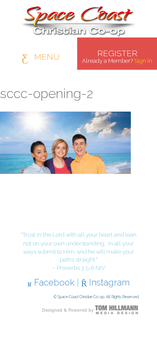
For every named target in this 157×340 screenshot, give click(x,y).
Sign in (143, 61)
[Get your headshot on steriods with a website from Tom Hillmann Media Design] (90, 309)
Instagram (108, 282)
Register (117, 53)
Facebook (53, 282)
